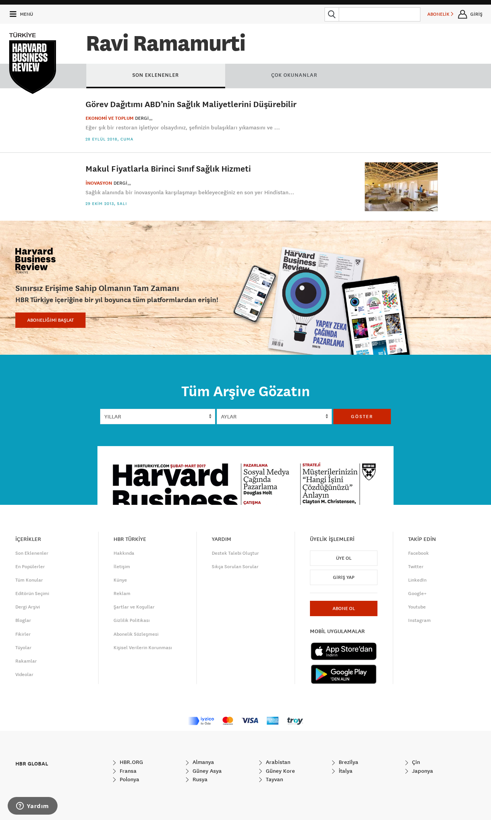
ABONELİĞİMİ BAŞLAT (50, 320)
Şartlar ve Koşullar (134, 607)
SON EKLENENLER (155, 74)
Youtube (417, 607)
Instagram (419, 620)
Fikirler (23, 634)
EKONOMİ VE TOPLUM (109, 118)
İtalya (345, 770)
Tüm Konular (29, 580)
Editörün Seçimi (32, 593)
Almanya (202, 762)
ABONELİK (439, 14)
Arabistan (277, 762)
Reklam (122, 593)
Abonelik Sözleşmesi (136, 634)
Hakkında (124, 553)
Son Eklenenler (31, 553)
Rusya (199, 779)
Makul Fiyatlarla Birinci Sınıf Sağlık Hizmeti (168, 168)
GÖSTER (362, 416)
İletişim (122, 567)
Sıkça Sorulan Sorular (235, 567)
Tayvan (273, 779)
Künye (120, 580)
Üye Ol (343, 558)
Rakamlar (26, 661)
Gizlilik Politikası (132, 620)
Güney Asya (206, 770)
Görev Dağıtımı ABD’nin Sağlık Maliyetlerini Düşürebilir (191, 104)
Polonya (128, 779)
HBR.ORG (130, 762)
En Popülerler (30, 567)
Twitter (415, 567)
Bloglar (23, 620)
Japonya (421, 770)
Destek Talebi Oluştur (235, 553)
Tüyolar (23, 648)
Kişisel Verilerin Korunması (143, 648)
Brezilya (347, 762)
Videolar (24, 674)
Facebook (418, 553)
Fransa (127, 770)
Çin (415, 762)
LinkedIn (417, 580)
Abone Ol (344, 608)
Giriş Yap (343, 577)
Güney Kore (279, 770)
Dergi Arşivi (27, 607)
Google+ (417, 593)
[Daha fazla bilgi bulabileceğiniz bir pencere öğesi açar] (33, 806)
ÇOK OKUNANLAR (294, 74)
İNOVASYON (99, 183)
